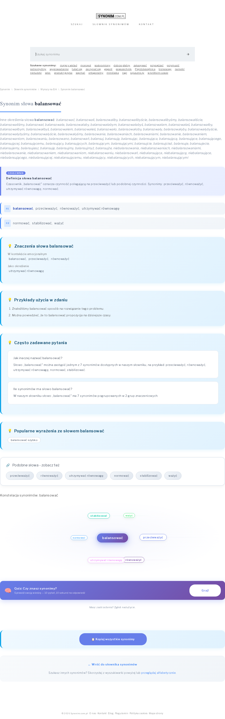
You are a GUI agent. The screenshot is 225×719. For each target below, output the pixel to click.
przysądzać (156, 65)
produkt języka (63, 72)
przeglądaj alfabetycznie (158, 672)
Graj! (205, 590)
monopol (85, 65)
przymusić (173, 65)
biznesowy (165, 69)
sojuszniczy (137, 72)
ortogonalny (96, 72)
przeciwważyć (46, 208)
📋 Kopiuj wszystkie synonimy (113, 639)
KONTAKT (146, 24)
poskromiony (102, 65)
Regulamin (121, 713)
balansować (17, 259)
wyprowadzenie (59, 69)
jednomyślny (38, 69)
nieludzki (36, 72)
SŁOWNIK (111, 24)
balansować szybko (24, 440)
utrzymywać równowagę (100, 208)
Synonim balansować (73, 89)
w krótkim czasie (158, 72)
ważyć (59, 223)
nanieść (180, 69)
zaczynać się (93, 69)
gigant (108, 69)
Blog (111, 713)
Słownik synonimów (25, 89)
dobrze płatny (122, 65)
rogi (124, 72)
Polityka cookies (139, 713)
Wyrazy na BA (48, 89)
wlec (48, 72)
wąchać (80, 72)
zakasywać (140, 65)
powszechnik (124, 69)
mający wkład (68, 65)
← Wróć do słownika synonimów (112, 664)
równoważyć (69, 208)
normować (21, 223)
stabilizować (42, 223)
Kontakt (102, 713)
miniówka (113, 72)
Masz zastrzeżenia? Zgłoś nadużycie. (112, 607)
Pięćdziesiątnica (145, 69)
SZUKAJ (77, 24)
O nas (92, 713)
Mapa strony (156, 713)
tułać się (77, 69)
